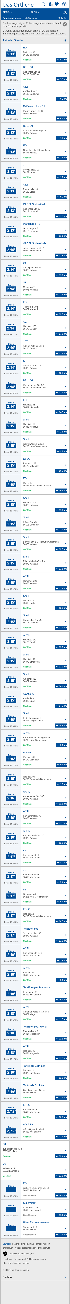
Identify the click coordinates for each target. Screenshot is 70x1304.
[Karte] (64, 12)
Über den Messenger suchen (16, 1263)
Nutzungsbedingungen (25, 1248)
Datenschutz (44, 1248)
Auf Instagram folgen (36, 1259)
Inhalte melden (43, 1244)
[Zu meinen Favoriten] (57, 4)
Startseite (7, 1244)
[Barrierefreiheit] (64, 4)
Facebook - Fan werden (14, 1259)
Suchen (7, 1277)
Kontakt (30, 1244)
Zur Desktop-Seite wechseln (16, 1270)
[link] (64, 24)
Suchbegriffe (19, 1244)
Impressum (8, 1248)
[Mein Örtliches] (51, 4)
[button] (18, 1253)
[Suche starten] (43, 4)
